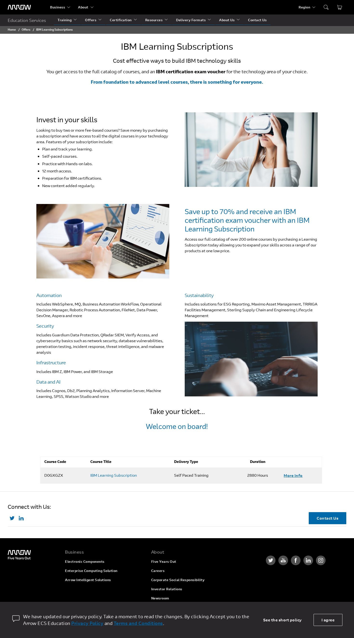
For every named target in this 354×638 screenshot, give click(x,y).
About (83, 7)
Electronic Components (85, 561)
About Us (227, 20)
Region (304, 7)
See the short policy (282, 619)
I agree (328, 619)
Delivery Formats (191, 20)
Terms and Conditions (138, 623)
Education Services (27, 20)
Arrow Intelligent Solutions (88, 579)
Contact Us (257, 20)
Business (57, 7)
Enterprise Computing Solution (91, 570)
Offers (90, 20)
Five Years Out (163, 561)
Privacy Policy (87, 623)
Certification (121, 20)
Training (65, 20)
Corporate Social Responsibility (178, 579)
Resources (154, 20)
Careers (158, 570)
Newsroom (160, 598)
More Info (293, 475)
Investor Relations (166, 589)
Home (12, 29)
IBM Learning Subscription (113, 475)
